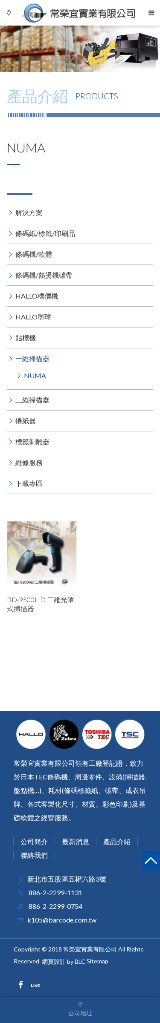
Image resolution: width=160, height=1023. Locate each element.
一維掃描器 (32, 358)
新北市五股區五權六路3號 (66, 879)
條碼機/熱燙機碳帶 (44, 275)
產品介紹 (117, 841)
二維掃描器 (32, 400)
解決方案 (29, 212)
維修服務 (29, 462)
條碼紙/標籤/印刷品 (45, 233)
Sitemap (97, 961)
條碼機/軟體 (33, 254)
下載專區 (29, 483)
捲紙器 (25, 421)
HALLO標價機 (36, 296)
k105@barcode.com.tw (61, 920)
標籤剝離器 (32, 441)
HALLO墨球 (33, 317)
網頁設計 (54, 961)
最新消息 (75, 841)
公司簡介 (34, 841)
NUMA (35, 375)
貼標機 (25, 337)
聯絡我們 (34, 855)
